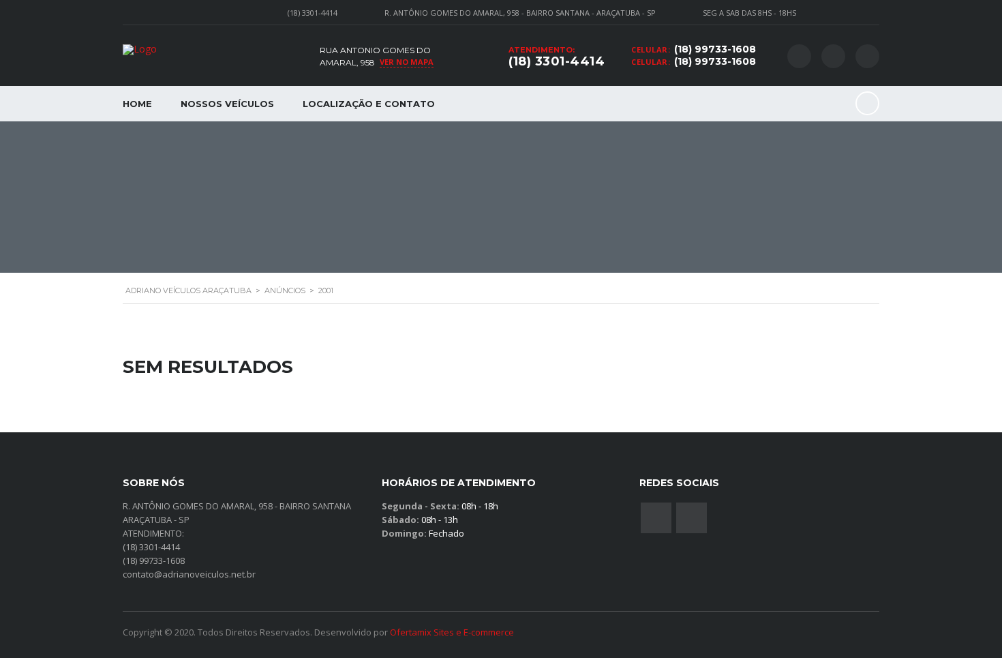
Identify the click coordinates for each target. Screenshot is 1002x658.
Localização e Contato (369, 103)
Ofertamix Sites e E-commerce (452, 632)
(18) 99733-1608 (715, 49)
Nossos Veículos (227, 103)
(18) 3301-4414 (556, 61)
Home (137, 103)
